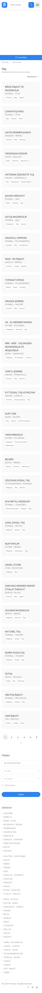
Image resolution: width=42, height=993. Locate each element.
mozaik (14, 118)
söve (22, 723)
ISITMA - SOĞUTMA (11, 890)
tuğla (8, 681)
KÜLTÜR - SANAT (10, 903)
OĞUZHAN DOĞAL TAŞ (17, 480)
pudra (24, 224)
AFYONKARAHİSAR (13, 484)
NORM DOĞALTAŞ (15, 652)
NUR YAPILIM (12, 543)
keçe (15, 287)
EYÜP (17, 94)
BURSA (8, 354)
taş (16, 97)
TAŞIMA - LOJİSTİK (11, 946)
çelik (8, 161)
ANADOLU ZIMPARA (16, 238)
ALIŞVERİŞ (8, 813)
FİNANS (6, 868)
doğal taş (9, 357)
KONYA (8, 157)
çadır (8, 203)
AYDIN (7, 568)
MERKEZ (18, 136)
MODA (6, 922)
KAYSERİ (8, 325)
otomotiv (15, 161)
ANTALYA (9, 262)
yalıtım (9, 723)
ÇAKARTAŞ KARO (14, 111)
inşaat (17, 266)
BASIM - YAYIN (9, 821)
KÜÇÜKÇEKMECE (22, 283)
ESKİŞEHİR (9, 136)
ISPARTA (8, 614)
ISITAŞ (8, 673)
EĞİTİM (6, 847)
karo (21, 118)
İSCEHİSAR (27, 484)
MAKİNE (6, 911)
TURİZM (6, 965)
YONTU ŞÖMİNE (13, 371)
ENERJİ (6, 864)
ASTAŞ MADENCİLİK (16, 217)
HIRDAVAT (7, 883)
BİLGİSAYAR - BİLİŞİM (12, 824)
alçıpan (24, 266)
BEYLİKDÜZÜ (21, 698)
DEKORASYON (9, 832)
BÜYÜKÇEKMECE (22, 241)
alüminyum (25, 161)
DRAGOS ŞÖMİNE (14, 301)
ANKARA (8, 178)
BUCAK (17, 593)
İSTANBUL (9, 94)
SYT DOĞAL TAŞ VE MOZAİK (20, 392)
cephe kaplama (26, 182)
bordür (14, 421)
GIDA (5, 871)
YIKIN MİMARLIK (14, 434)
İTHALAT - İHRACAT (12, 894)
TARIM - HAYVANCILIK (13, 942)
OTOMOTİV (8, 926)
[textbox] (21, 771)
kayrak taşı (15, 182)
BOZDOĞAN (17, 568)
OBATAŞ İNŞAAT (14, 694)
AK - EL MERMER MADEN (18, 322)
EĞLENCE (7, 851)
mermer (9, 97)
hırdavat (15, 203)
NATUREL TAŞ (12, 631)
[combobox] (21, 771)
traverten (23, 139)
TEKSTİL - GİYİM (10, 950)
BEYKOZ (19, 526)
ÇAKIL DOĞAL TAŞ (15, 522)
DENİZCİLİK (8, 836)
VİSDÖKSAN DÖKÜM (16, 153)
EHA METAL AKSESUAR (17, 501)
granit (22, 97)
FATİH (17, 115)
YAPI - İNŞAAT (9, 969)
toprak (9, 287)
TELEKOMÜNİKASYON (13, 954)
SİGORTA (7, 937)
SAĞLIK (6, 933)
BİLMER (9, 459)
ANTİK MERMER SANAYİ (18, 132)
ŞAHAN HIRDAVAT (15, 195)
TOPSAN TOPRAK (14, 280)
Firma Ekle (22, 57)
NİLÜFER (16, 417)
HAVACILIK (8, 879)
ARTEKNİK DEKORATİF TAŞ (19, 174)
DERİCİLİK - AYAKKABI (13, 840)
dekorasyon (10, 445)
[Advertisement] (21, 32)
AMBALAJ (7, 817)
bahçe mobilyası (20, 400)
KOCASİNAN (19, 325)
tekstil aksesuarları (12, 508)
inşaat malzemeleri (21, 442)
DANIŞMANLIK (9, 828)
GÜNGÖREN (20, 505)
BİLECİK (8, 463)
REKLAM (7, 929)
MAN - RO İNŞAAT (14, 259)
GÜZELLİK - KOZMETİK (13, 875)
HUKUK (6, 886)
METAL (6, 914)
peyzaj (9, 466)
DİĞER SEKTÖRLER (11, 843)
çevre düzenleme (24, 421)
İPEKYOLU (15, 719)
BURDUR (8, 593)
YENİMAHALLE (20, 178)
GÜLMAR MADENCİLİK (17, 610)
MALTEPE (19, 304)
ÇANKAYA (18, 396)
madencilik (10, 224)
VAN (7, 719)
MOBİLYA (7, 918)
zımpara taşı (24, 245)
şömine (22, 308)
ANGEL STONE (13, 564)
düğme (24, 508)
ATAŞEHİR (19, 656)
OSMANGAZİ (18, 354)
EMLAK (6, 860)
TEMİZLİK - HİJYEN (11, 957)
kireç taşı (21, 681)
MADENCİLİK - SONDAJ (13, 907)
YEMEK (6, 972)
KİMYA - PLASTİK (10, 899)
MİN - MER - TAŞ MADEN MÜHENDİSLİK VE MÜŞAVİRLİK (18, 347)
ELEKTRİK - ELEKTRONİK (14, 856)
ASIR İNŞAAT (12, 716)
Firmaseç (5, 62)
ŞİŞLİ (17, 199)
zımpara (22, 287)
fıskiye (23, 487)
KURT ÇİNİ (10, 413)
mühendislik (19, 357)
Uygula (21, 794)
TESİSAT (7, 961)
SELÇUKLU (17, 157)
